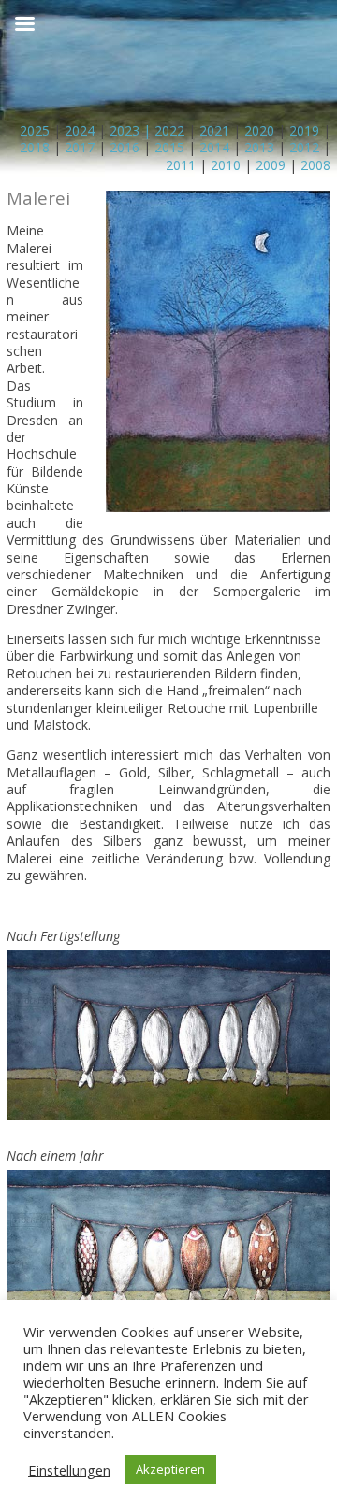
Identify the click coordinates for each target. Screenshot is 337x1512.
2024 (78, 130)
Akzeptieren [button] (170, 1469)
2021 (214, 130)
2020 (259, 130)
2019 (304, 130)
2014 (214, 147)
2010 (226, 165)
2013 (259, 147)
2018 (35, 147)
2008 (315, 165)
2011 (181, 165)
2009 (271, 165)
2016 (124, 147)
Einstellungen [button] (69, 1470)
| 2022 (161, 130)
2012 (304, 147)
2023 (124, 130)
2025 (35, 130)
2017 (80, 147)
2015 (169, 147)
